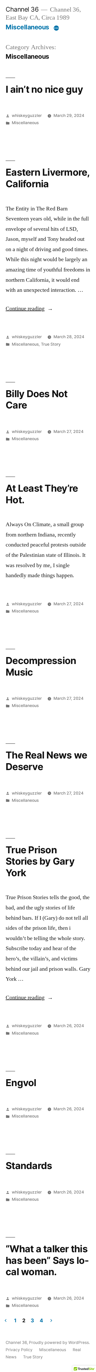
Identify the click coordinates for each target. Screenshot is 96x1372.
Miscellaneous (27, 27)
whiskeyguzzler (27, 115)
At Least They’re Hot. (42, 494)
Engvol (21, 1082)
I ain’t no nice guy (44, 89)
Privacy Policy (19, 1349)
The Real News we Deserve (46, 760)
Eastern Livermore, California (48, 178)
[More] (56, 28)
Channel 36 (22, 9)
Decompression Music (41, 666)
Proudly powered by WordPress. (59, 1342)
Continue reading (29, 308)
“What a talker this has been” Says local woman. (47, 1260)
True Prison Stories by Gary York (40, 861)
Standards (29, 1165)
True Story (51, 344)
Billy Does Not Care (37, 399)
